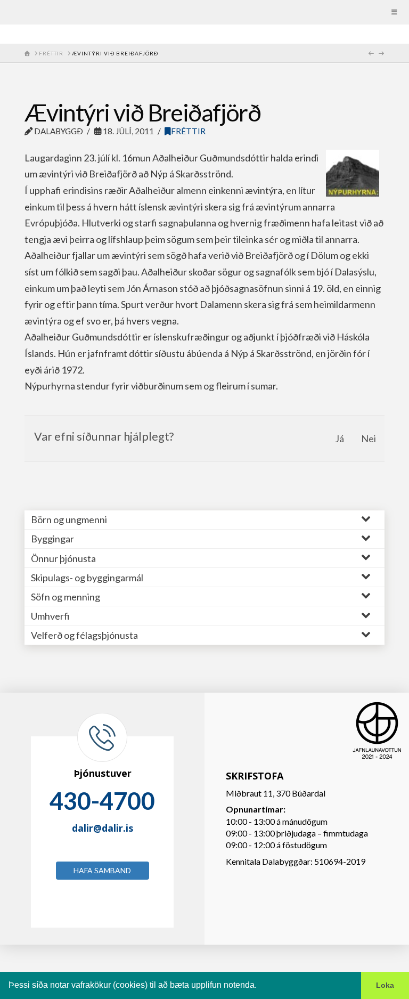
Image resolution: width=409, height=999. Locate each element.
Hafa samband (102, 870)
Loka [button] (385, 985)
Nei (368, 438)
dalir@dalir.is (102, 828)
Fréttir (188, 131)
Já (339, 438)
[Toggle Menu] (204, 12)
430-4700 (102, 800)
